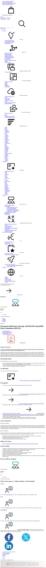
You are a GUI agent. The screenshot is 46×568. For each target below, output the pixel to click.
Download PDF (22, 342)
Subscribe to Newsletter (9, 243)
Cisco (6, 133)
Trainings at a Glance (8, 81)
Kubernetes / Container (9, 100)
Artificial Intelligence (8, 226)
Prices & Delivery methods (7, 332)
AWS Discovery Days (9, 253)
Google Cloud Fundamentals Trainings (12, 254)
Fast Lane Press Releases (9, 241)
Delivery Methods (8, 54)
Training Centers (8, 62)
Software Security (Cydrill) (10, 116)
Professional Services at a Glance (11, 224)
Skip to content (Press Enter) (8, 4)
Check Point (7, 132)
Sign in (4, 557)
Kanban (6, 84)
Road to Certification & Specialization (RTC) (15, 265)
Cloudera (6, 135)
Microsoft (6, 149)
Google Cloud (7, 143)
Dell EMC (7, 139)
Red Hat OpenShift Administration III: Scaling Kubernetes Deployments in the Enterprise (23, 414)
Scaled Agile (7, 86)
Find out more (19, 294)
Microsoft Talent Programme (12, 209)
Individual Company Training (10, 212)
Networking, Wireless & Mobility (11, 230)
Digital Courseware (8, 55)
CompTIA (7, 136)
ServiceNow (7, 191)
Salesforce (7, 155)
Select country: (5, 15)
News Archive (7, 242)
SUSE (6, 157)
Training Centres (8, 279)
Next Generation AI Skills (9, 41)
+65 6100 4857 (3, 19)
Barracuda (7, 174)
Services (4, 195)
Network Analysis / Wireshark (10, 102)
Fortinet (6, 141)
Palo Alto (6, 187)
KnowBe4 (7, 148)
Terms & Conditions (6, 552)
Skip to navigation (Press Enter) (8, 1)
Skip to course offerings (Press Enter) (9, 3)
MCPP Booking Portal (11, 266)
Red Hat (6, 154)
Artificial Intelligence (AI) (9, 96)
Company (4, 267)
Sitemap (4, 555)
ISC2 (6, 145)
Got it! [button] (8, 563)
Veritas (6, 159)
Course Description (6, 331)
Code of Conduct (8, 280)
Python (6, 115)
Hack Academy (7, 43)
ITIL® (6, 83)
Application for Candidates (12, 211)
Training (4, 30)
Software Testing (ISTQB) (9, 117)
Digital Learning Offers (9, 56)
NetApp (6, 150)
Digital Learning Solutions (9, 57)
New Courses (7, 59)
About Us (6, 277)
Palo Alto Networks (8, 153)
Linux (6, 101)
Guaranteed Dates (8, 58)
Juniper (6, 146)
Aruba (6, 128)
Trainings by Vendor (8, 53)
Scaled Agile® (7, 190)
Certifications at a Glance (9, 171)
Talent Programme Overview (12, 207)
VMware (6, 160)
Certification (5, 161)
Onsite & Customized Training (10, 60)
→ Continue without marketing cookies (32, 564)
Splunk (6, 156)
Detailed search (3, 28)
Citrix (6, 134)
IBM (6, 144)
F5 (5, 179)
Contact (8, 19)
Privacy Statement (6, 553)
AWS (6, 129)
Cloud (6, 97)
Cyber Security (7, 98)
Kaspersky (7, 147)
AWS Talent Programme (11, 208)
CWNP (6, 137)
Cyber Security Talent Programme (13, 210)
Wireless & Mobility (8, 103)
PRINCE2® (7, 85)
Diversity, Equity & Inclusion (10, 281)
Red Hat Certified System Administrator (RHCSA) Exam (31, 403)
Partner (6, 61)
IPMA (6, 82)
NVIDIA (6, 151)
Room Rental (7, 213)
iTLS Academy (7, 206)
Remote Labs (7, 214)
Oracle (6, 152)
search (1, 27)
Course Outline (5, 334)
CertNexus (7, 131)
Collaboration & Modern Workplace (11, 228)
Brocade (6, 130)
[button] (10, 15)
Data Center (7, 99)
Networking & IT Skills (9, 42)
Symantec (6, 158)
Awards (6, 278)
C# (5, 114)
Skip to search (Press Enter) (7, 2)
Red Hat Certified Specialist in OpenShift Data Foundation (30, 380)
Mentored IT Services (9, 231)
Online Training (10, 494)
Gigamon (6, 142)
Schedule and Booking (7, 333)
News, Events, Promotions (7, 232)
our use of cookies (35, 562)
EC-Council (7, 140)
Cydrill (6, 138)
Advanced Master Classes (9, 40)
